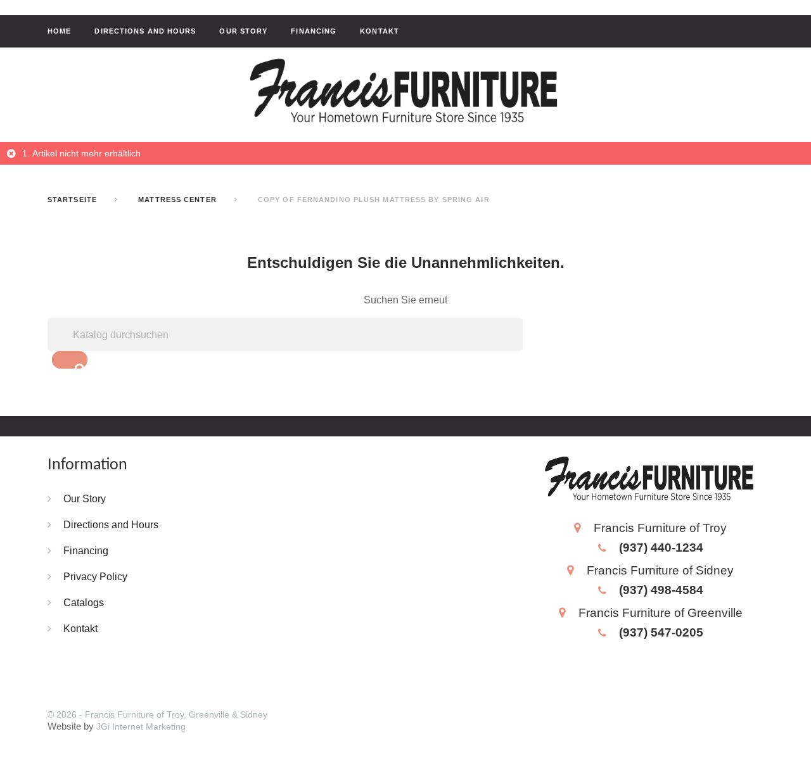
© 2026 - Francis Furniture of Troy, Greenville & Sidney (157, 714)
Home (59, 31)
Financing (313, 31)
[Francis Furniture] (405, 92)
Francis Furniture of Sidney (660, 570)
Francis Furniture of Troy (660, 528)
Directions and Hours (145, 31)
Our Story (243, 31)
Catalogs (83, 602)
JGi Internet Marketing (141, 726)
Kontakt (379, 31)
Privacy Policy (95, 576)
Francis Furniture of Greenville (660, 612)
